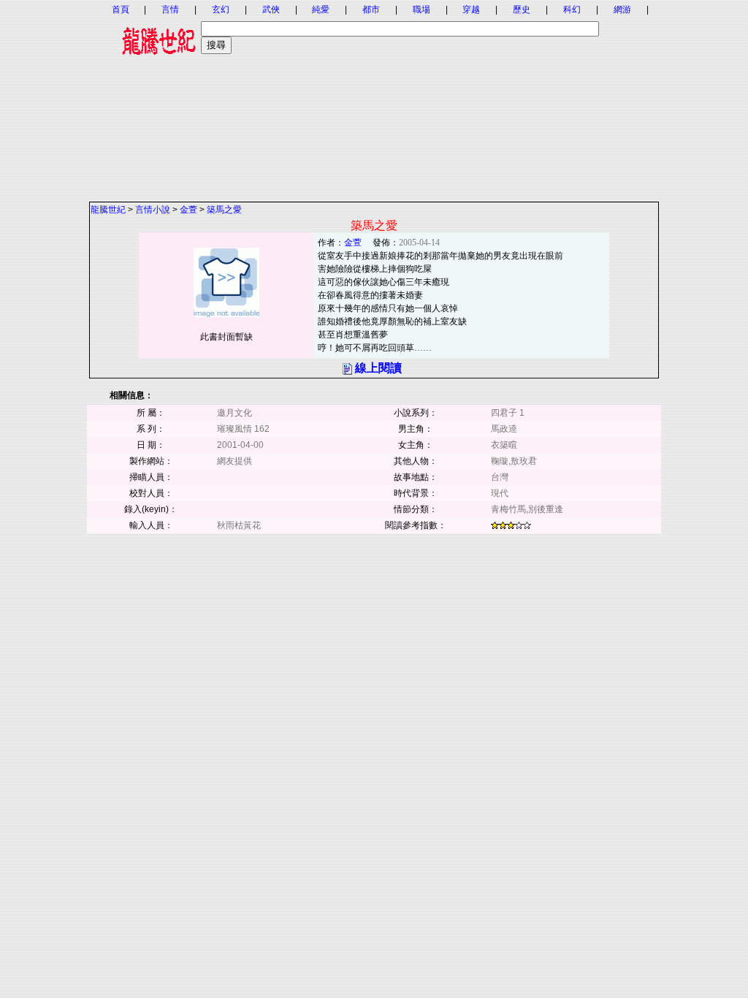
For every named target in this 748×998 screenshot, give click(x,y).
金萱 (188, 210)
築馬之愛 (224, 210)
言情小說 (152, 210)
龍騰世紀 (108, 210)
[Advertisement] (374, 99)
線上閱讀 (378, 368)
